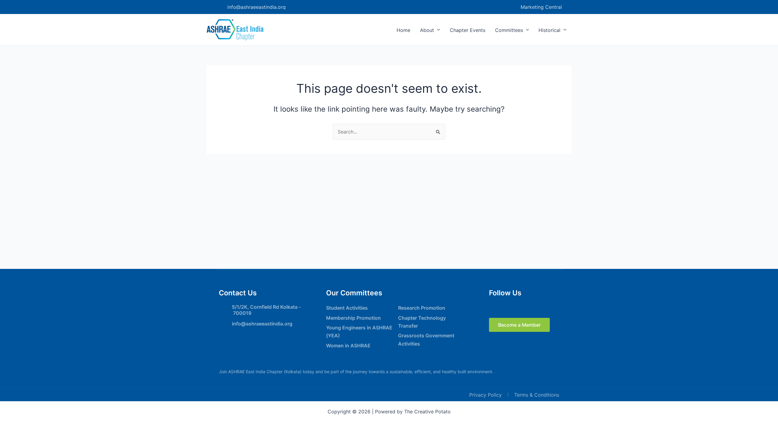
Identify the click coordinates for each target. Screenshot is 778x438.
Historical (549, 30)
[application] (437, 30)
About (427, 30)
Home (403, 30)
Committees (509, 30)
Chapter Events (467, 30)
